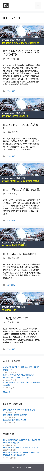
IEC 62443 (10, 91)
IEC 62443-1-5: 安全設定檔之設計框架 (21, 53)
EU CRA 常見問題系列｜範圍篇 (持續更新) (20, 448)
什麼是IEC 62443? (15, 318)
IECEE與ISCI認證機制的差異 (21, 190)
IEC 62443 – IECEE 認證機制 (20, 126)
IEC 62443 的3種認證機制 (20, 254)
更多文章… (7, 392)
